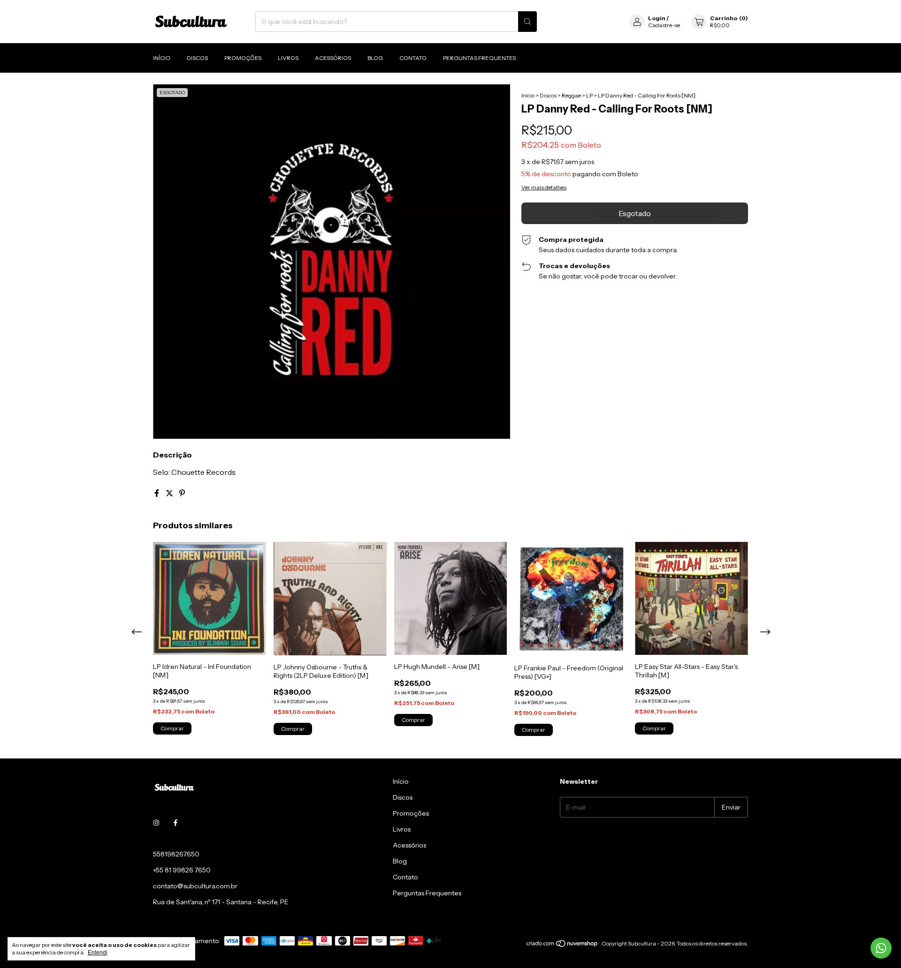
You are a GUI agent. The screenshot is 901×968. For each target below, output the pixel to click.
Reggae (571, 95)
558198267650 (176, 854)
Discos (197, 57)
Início (161, 57)
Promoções (242, 57)
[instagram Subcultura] (156, 823)
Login (656, 18)
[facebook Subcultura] (175, 823)
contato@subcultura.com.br (195, 886)
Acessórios (333, 57)
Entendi (97, 952)
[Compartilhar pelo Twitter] (170, 493)
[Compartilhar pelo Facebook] (157, 493)
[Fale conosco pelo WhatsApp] (881, 948)
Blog (375, 57)
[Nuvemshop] (562, 945)
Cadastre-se (664, 25)
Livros (288, 57)
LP (589, 95)
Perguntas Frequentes (479, 57)
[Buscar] (527, 21)
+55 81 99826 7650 (182, 870)
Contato (413, 57)
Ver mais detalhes (543, 187)
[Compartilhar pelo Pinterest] (182, 493)
